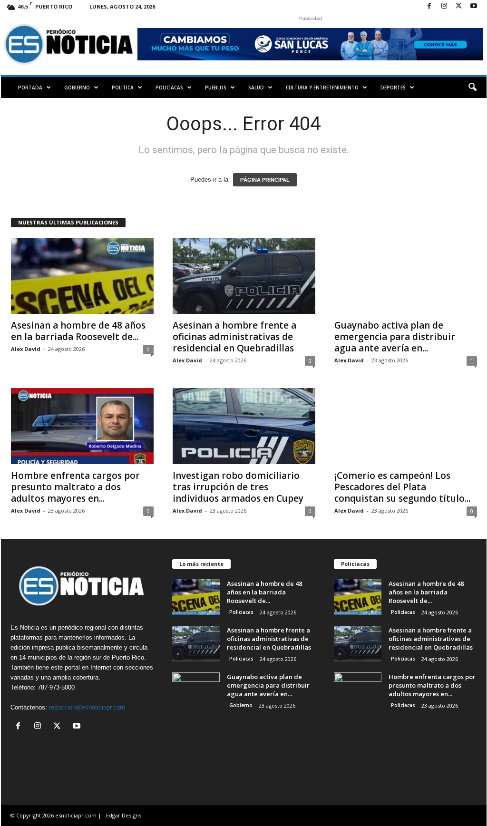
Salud (256, 87)
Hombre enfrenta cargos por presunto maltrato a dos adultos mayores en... (75, 487)
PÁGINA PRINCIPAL (265, 180)
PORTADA (30, 87)
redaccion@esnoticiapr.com (87, 707)
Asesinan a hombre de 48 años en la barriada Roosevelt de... (78, 331)
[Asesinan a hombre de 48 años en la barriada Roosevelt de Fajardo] (82, 276)
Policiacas (169, 87)
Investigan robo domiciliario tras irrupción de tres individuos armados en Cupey (238, 487)
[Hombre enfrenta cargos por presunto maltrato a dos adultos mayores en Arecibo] (82, 426)
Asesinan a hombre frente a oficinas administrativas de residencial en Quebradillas (234, 336)
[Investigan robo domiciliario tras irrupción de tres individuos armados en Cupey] (244, 426)
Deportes (393, 87)
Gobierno (77, 87)
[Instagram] (444, 6)
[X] (459, 6)
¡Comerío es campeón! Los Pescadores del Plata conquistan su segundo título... (402, 487)
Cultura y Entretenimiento (322, 87)
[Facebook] (429, 6)
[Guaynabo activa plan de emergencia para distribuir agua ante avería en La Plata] (405, 276)
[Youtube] (473, 6)
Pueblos (215, 87)
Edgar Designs (123, 815)
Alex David (25, 348)
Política (123, 87)
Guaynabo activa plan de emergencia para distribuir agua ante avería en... (394, 336)
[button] (472, 87)
